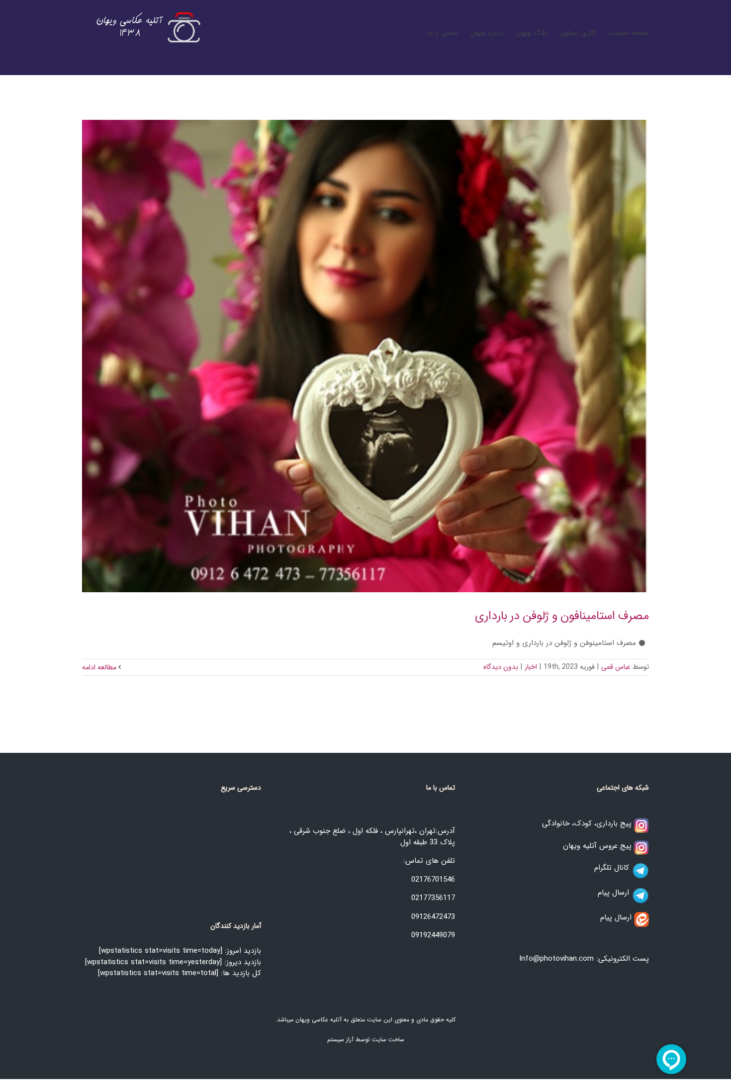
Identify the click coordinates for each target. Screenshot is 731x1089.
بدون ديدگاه (500, 666)
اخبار (531, 666)
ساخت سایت (388, 1039)
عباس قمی (616, 666)
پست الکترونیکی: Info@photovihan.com (584, 959)
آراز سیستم (340, 1039)
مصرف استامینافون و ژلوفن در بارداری (562, 616)
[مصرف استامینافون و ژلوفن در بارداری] (365, 356)
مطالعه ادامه (100, 667)
